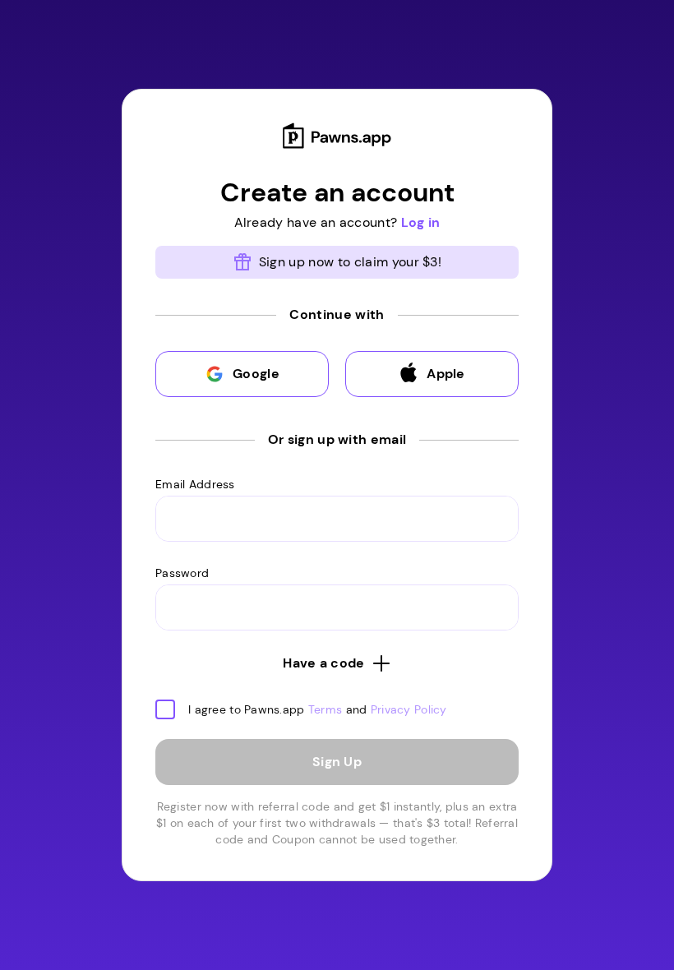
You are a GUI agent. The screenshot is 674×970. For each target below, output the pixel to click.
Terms (325, 709)
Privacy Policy (409, 709)
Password (182, 573)
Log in (421, 222)
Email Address (195, 484)
